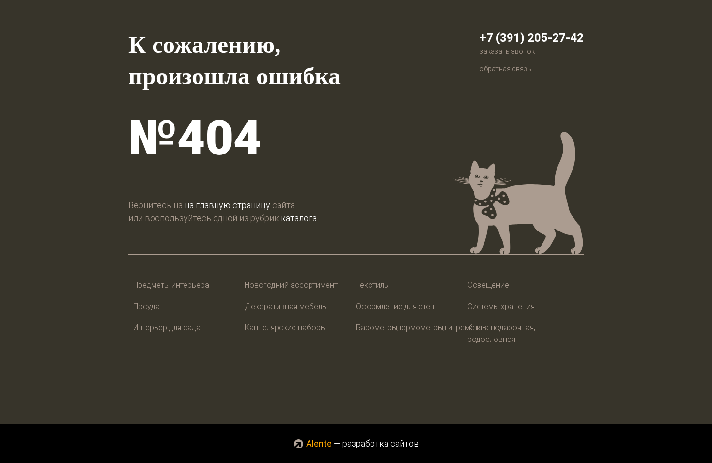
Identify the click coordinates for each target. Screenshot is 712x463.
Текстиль (372, 285)
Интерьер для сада (167, 327)
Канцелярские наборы (285, 327)
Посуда (146, 306)
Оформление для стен (395, 306)
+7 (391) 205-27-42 (532, 38)
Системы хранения (501, 306)
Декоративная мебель (285, 306)
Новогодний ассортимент (291, 285)
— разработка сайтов (362, 443)
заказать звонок (507, 51)
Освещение (488, 285)
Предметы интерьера (171, 285)
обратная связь (505, 69)
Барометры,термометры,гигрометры (422, 327)
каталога (299, 218)
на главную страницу (227, 205)
